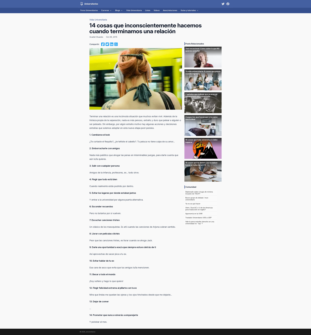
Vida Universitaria (134, 10)
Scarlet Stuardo (96, 37)
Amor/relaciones (170, 10)
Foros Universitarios (89, 10)
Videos (157, 10)
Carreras (105, 10)
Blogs (117, 10)
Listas (147, 10)
